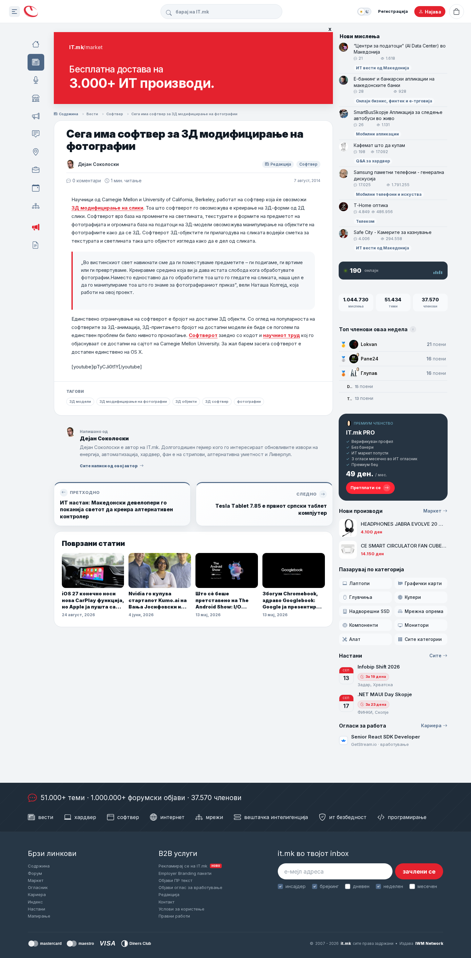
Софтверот (203, 335)
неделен (393, 886)
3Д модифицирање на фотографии (133, 401)
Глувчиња (360, 597)
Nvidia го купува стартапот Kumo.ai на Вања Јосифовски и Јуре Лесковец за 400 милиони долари (158, 600)
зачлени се (419, 871)
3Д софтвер (216, 401)
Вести (92, 114)
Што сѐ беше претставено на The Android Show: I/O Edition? (222, 600)
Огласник (38, 887)
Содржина (68, 114)
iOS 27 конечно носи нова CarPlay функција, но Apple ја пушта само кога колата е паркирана (93, 600)
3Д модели (80, 401)
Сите (435, 655)
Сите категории (423, 639)
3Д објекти (186, 401)
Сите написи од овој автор (109, 465)
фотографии (249, 401)
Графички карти (423, 583)
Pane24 (369, 358)
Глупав (369, 373)
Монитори (417, 625)
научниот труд (281, 335)
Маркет (432, 511)
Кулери (413, 597)
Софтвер (114, 114)
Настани (36, 908)
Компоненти (363, 625)
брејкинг (329, 886)
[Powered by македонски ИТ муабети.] (31, 11)
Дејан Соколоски (98, 164)
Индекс (35, 901)
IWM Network (429, 943)
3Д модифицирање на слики (107, 208)
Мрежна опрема (424, 611)
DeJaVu (349, 386)
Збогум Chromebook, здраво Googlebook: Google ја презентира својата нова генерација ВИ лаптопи (293, 600)
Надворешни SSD (369, 611)
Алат (354, 639)
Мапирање (39, 916)
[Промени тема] (364, 11)
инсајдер (295, 886)
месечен (427, 886)
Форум (35, 873)
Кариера (431, 725)
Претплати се (366, 487)
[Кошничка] (456, 11)
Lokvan (369, 344)
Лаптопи (359, 583)
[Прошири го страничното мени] (14, 11)
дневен (361, 886)
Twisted (349, 398)
